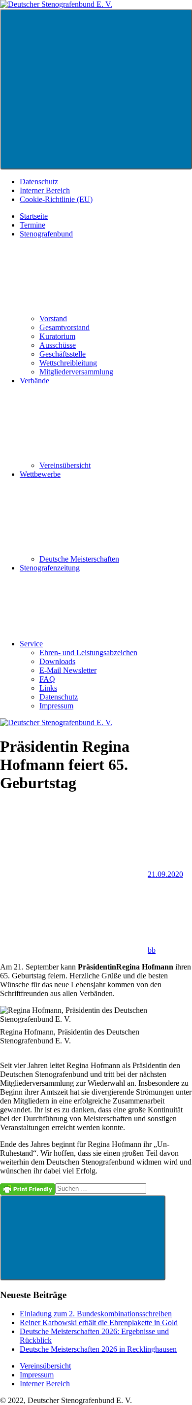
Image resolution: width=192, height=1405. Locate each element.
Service (31, 643)
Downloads (57, 661)
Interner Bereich (45, 190)
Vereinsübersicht (65, 465)
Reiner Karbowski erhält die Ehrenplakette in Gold (99, 1322)
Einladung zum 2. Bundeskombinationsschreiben (96, 1313)
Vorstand (53, 318)
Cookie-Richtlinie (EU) (56, 199)
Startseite (34, 216)
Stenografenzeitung (50, 568)
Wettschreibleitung (68, 363)
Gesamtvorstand (64, 327)
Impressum (56, 706)
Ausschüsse (57, 345)
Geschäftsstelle (62, 354)
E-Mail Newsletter (67, 670)
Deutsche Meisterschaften (79, 559)
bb (152, 950)
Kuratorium (57, 336)
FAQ (47, 679)
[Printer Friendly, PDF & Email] (27, 1188)
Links (48, 688)
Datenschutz (39, 181)
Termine (32, 225)
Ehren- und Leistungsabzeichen (88, 652)
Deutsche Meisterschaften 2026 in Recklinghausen (98, 1349)
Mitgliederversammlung (76, 372)
